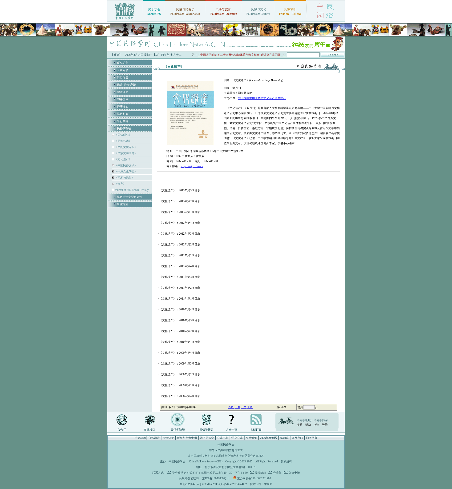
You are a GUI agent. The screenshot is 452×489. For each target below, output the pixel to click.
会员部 (277, 472)
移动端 (284, 438)
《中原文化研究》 (125, 171)
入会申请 (231, 429)
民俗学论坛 (178, 429)
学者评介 (122, 92)
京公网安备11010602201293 (254, 478)
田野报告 (122, 77)
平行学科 (122, 121)
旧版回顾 (311, 438)
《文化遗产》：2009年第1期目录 (179, 385)
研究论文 (122, 62)
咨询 (316, 424)
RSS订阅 (256, 429)
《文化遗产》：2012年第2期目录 (179, 244)
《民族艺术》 (123, 141)
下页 (243, 407)
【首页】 (116, 54)
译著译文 (122, 106)
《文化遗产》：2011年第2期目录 (179, 287)
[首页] (125, 20)
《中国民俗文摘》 (125, 165)
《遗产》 (120, 183)
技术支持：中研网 (261, 484)
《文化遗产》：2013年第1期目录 (179, 212)
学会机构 (140, 438)
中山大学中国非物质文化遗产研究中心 (262, 98)
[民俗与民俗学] (185, 20)
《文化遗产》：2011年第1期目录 (179, 298)
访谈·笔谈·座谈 (126, 84)
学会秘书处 (179, 472)
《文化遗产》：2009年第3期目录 (179, 363)
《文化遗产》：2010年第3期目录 (179, 320)
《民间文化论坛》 (125, 147)
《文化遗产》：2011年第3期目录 (179, 277)
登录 (325, 424)
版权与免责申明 (187, 438)
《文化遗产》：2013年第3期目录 (179, 190)
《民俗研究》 (123, 134)
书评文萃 (122, 99)
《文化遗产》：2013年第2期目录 (179, 201)
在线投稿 (149, 429)
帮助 (308, 424)
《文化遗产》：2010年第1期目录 (179, 342)
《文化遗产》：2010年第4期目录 (179, 309)
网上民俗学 (207, 438)
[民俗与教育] (223, 20)
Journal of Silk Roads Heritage (131, 190)
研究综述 (122, 204)
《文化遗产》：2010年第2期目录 (179, 331)
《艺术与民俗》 (124, 177)
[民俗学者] (290, 20)
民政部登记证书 (189, 478)
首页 (231, 407)
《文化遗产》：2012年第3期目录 (179, 233)
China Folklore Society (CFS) (205, 461)
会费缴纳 (251, 438)
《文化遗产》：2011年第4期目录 (179, 266)
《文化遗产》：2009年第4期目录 (179, 352)
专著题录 (122, 70)
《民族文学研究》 (125, 153)
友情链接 (168, 438)
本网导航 (297, 438)
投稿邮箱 (260, 472)
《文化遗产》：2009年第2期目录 (179, 374)
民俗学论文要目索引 (129, 197)
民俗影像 (122, 114)
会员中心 (222, 438)
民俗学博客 (206, 429)
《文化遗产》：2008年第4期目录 (179, 396)
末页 (250, 407)
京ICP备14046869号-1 (215, 478)
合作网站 (154, 438)
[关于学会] (154, 20)
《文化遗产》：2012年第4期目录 (179, 222)
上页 (237, 407)
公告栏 (121, 429)
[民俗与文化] (258, 20)
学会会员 (237, 438)
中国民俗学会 (177, 461)
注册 (299, 424)
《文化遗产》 (123, 159)
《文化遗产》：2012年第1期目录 (179, 255)
